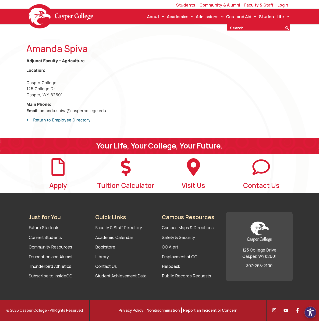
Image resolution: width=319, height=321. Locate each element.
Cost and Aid (238, 16)
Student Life (271, 16)
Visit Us (193, 185)
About (153, 16)
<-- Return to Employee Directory (58, 119)
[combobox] (256, 27)
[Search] (287, 27)
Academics (177, 16)
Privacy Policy (131, 310)
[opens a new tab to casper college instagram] (275, 310)
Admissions (207, 16)
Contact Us (261, 185)
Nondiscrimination (163, 310)
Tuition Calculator (125, 185)
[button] (310, 312)
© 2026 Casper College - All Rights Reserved (44, 310)
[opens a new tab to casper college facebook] (298, 310)
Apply (58, 185)
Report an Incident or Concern (210, 310)
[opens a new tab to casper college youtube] (287, 310)
